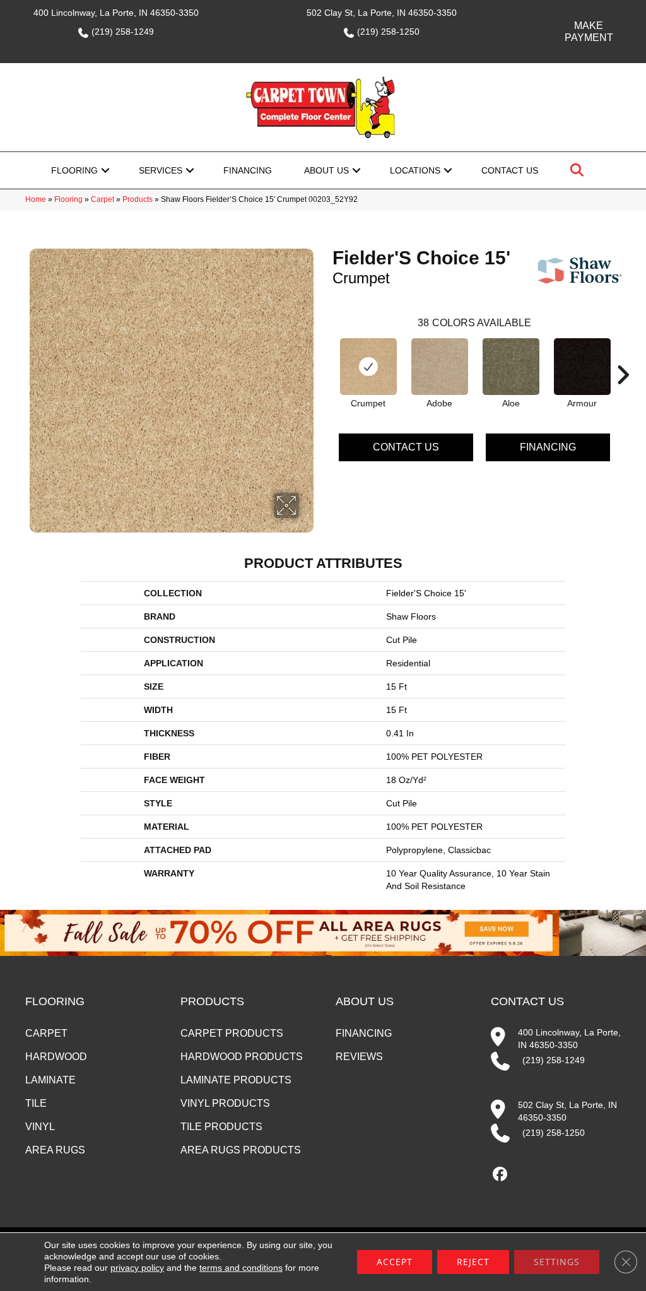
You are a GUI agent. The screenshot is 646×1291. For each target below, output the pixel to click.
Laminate (50, 1080)
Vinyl (40, 1126)
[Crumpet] (368, 366)
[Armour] (582, 366)
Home (35, 199)
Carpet (102, 199)
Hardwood (56, 1056)
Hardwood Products (241, 1056)
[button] (105, 170)
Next (622, 356)
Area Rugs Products (240, 1150)
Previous (326, 356)
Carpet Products (231, 1033)
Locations (415, 170)
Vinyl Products (225, 1103)
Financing (247, 170)
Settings (557, 1262)
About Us (326, 170)
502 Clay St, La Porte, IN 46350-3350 (382, 13)
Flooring (74, 170)
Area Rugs (55, 1150)
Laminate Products (235, 1080)
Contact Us (509, 170)
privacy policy (137, 1268)
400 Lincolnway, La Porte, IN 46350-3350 (116, 13)
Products (137, 199)
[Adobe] (439, 366)
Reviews (359, 1056)
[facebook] (500, 1174)
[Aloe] (511, 366)
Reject (473, 1262)
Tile (36, 1103)
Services (160, 170)
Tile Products (221, 1126)
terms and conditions (241, 1268)
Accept (395, 1262)
